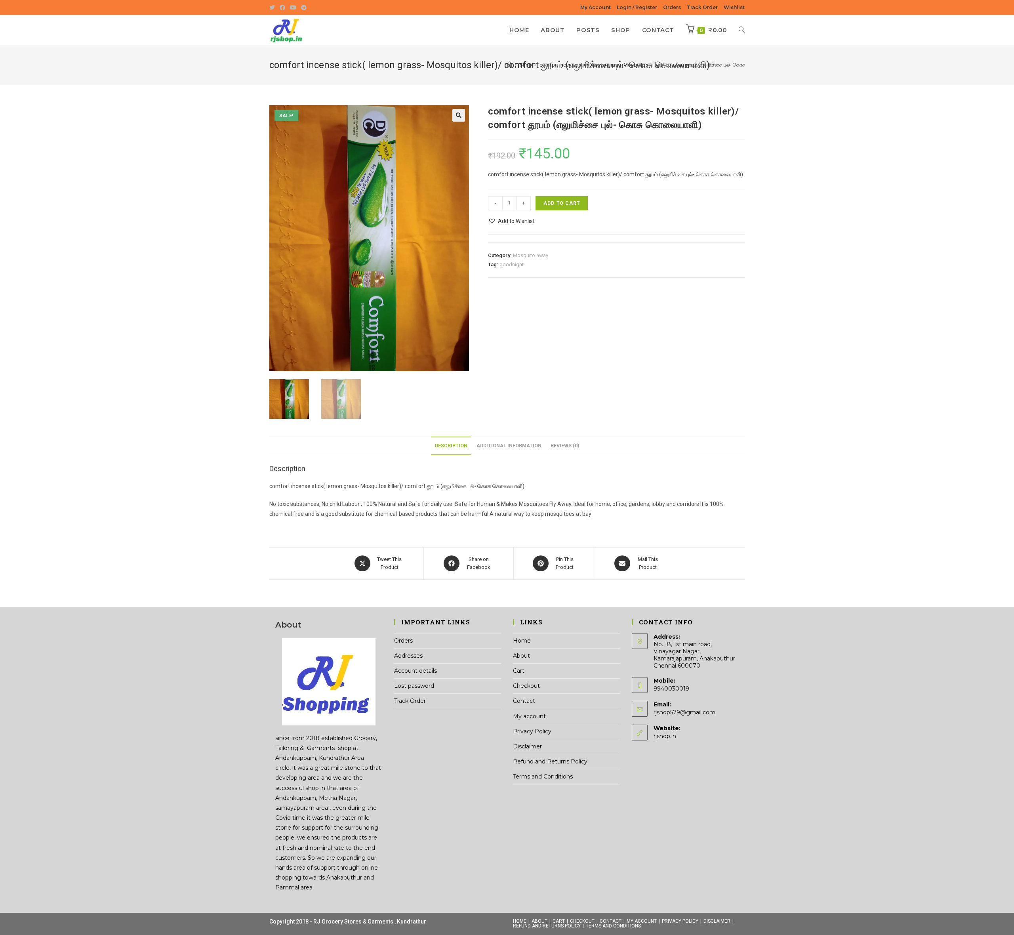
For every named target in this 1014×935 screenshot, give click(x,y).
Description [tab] (451, 445)
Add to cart (561, 203)
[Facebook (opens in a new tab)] (282, 7)
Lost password (414, 685)
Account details (415, 670)
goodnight (511, 264)
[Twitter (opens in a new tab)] (273, 7)
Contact (524, 700)
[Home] (509, 65)
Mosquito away (530, 255)
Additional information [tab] (509, 445)
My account (529, 716)
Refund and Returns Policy (550, 761)
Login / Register (637, 7)
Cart (518, 670)
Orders (672, 7)
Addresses (408, 655)
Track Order (702, 7)
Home (522, 640)
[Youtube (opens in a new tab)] (293, 7)
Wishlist (734, 7)
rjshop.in (665, 736)
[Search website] (742, 30)
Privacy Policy (532, 731)
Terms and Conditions (543, 776)
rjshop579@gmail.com (684, 712)
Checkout (526, 685)
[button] (458, 115)
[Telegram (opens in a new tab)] (304, 7)
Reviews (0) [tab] (565, 445)
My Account (595, 7)
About (521, 655)
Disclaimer (527, 746)
